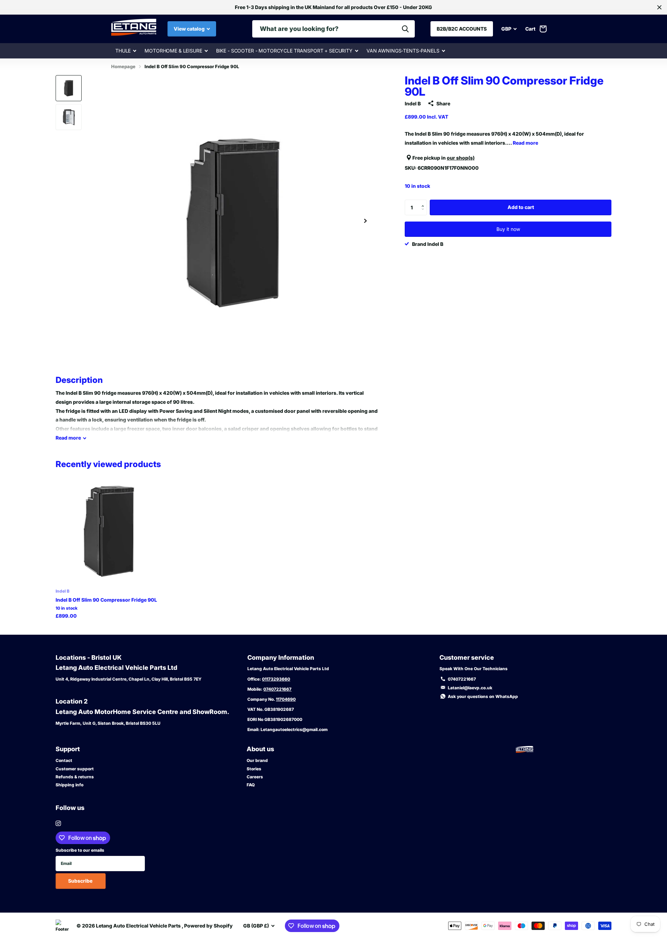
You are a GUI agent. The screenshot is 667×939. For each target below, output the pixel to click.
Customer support (75, 768)
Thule (123, 51)
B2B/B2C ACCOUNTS (462, 29)
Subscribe (80, 881)
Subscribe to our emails (80, 850)
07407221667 (277, 689)
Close (659, 7)
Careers (255, 776)
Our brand (257, 760)
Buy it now (508, 229)
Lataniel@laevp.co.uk (470, 687)
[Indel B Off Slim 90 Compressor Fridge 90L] (109, 530)
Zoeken (405, 29)
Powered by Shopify (208, 926)
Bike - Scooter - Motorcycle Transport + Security (284, 51)
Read (68, 438)
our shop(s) (461, 157)
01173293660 (276, 679)
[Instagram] (58, 823)
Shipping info (69, 784)
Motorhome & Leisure (173, 51)
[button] (365, 221)
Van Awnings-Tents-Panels (403, 51)
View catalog (190, 29)
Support (68, 749)
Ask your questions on (483, 696)
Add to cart (521, 207)
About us (260, 749)
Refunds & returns (75, 776)
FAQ (251, 784)
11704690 (286, 699)
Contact (64, 760)
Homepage (123, 66)
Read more (525, 143)
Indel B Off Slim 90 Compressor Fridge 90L (106, 600)
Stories (254, 768)
